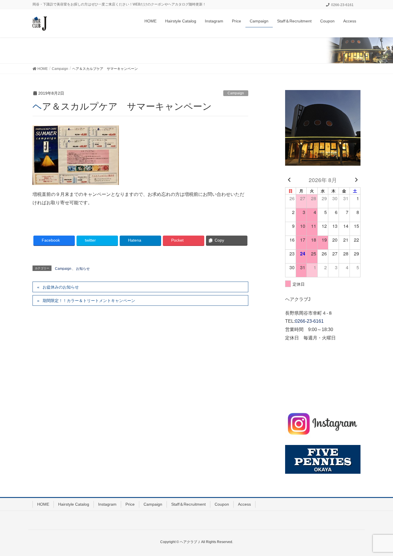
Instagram (107, 504)
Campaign (236, 93)
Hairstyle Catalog (73, 504)
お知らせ (83, 269)
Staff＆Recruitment (188, 504)
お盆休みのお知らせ (61, 287)
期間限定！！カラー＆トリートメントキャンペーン (89, 300)
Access (244, 504)
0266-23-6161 (309, 321)
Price (130, 504)
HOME (43, 504)
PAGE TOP (378, 534)
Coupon (222, 504)
